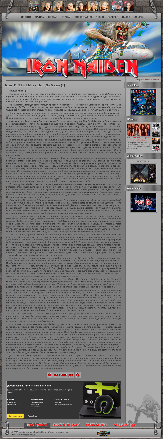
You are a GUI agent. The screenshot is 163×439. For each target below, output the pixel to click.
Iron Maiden (39, 432)
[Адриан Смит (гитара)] (104, 11)
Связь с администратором (61, 432)
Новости (25, 17)
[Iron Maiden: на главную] (37, 426)
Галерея (113, 17)
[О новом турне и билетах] (156, 129)
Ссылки (139, 17)
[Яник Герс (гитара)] (58, 11)
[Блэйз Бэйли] (129, 11)
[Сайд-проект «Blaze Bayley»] (96, 426)
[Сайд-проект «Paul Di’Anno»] (124, 426)
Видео (126, 17)
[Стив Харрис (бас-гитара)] (81, 11)
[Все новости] (156, 151)
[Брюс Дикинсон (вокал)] (70, 11)
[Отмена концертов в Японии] (156, 144)
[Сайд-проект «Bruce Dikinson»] (66, 426)
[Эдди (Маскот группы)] (34, 11)
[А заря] (143, 202)
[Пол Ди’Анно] (117, 11)
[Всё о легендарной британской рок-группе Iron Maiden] (58, 42)
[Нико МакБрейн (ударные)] (93, 11)
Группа (39, 17)
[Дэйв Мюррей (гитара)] (47, 11)
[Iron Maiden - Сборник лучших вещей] (156, 136)
